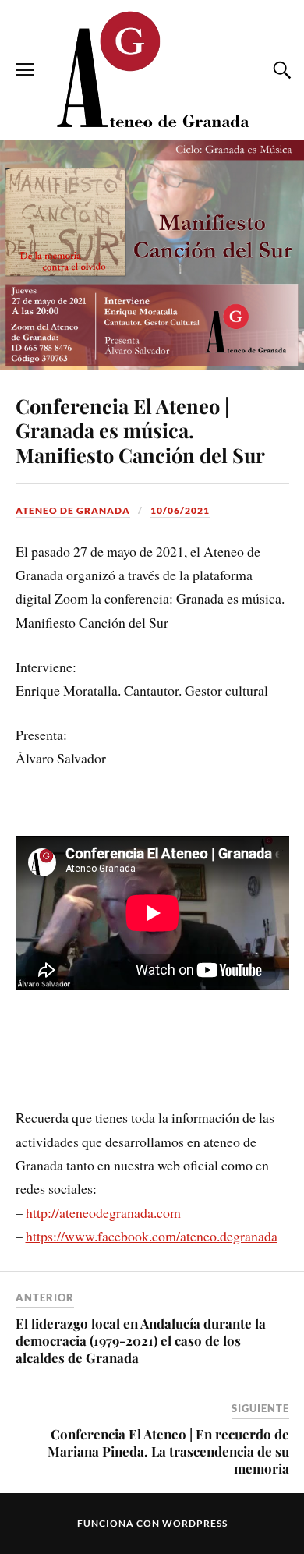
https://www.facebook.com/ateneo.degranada (151, 1236)
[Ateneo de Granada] (152, 69)
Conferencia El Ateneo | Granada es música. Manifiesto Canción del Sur (140, 430)
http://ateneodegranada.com (103, 1212)
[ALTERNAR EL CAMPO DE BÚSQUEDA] (279, 70)
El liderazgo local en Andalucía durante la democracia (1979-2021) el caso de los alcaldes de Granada (141, 1340)
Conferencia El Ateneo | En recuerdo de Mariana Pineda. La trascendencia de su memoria (168, 1451)
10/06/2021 (180, 510)
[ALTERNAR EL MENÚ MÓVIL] (25, 70)
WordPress (195, 1523)
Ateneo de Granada (73, 510)
